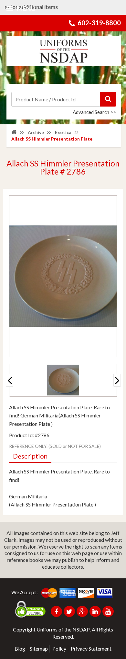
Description (30, 456)
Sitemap (39, 648)
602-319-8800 (99, 23)
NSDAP (81, 629)
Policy (59, 648)
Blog (20, 648)
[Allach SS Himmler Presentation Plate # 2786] (63, 380)
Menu (26, 8)
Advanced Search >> (94, 112)
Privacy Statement (91, 648)
